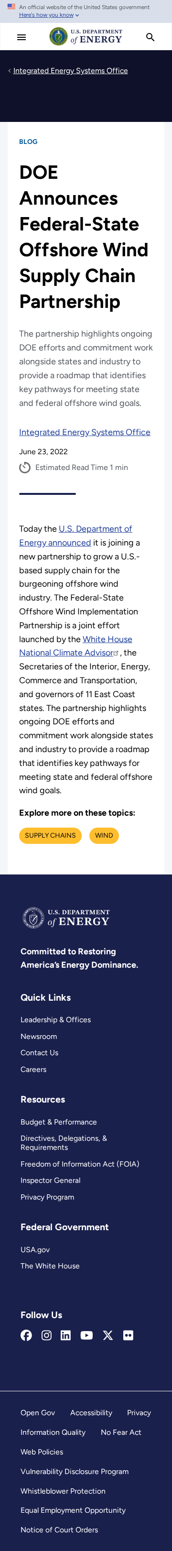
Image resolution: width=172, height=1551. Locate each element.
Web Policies (42, 1451)
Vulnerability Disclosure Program (75, 1471)
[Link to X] (108, 1336)
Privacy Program (47, 1196)
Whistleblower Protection (63, 1491)
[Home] (86, 45)
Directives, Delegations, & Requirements (64, 1143)
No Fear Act (121, 1432)
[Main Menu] (21, 37)
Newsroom (39, 1036)
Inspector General (50, 1180)
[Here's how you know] (86, 11)
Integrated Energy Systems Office (84, 432)
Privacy (139, 1412)
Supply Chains (50, 835)
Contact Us (39, 1052)
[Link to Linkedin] (66, 1336)
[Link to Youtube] (86, 1336)
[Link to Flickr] (128, 1336)
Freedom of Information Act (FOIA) (80, 1164)
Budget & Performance (59, 1121)
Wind (104, 835)
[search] (150, 37)
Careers (33, 1069)
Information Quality (53, 1432)
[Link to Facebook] (26, 1336)
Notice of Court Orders (59, 1529)
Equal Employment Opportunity (73, 1510)
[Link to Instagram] (47, 1336)
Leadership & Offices (56, 1019)
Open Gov (38, 1412)
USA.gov (35, 1249)
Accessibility (91, 1412)
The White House (50, 1265)
